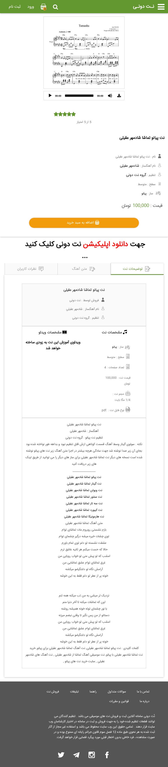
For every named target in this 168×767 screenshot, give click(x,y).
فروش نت (53, 691)
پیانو (144, 193)
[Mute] (110, 95)
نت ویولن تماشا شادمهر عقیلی (84, 490)
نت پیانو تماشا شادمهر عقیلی (84, 477)
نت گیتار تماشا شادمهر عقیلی (84, 483)
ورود (30, 7)
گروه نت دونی (136, 175)
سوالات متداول (117, 691)
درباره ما (144, 701)
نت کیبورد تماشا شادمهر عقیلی (84, 510)
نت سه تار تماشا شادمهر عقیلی (84, 503)
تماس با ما (143, 691)
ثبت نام (15, 7)
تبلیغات (74, 691)
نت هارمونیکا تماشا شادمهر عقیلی (84, 516)
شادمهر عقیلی (129, 166)
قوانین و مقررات (119, 701)
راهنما (93, 691)
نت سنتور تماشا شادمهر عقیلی (84, 497)
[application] (84, 95)
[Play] (50, 95)
